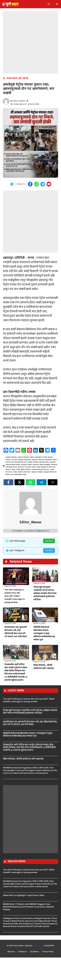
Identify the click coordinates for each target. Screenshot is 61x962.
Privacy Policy (48, 951)
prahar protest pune (23, 462)
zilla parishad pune (18, 474)
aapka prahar (11, 457)
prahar (34, 459)
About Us (11, 951)
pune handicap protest (46, 467)
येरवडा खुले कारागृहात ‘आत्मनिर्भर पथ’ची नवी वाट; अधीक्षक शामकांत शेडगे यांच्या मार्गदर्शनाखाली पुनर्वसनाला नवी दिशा (45, 593)
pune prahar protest (40, 469)
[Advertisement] (30, 42)
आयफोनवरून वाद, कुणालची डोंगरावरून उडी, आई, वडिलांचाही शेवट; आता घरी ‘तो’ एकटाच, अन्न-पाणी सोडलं (15, 631)
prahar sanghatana (41, 462)
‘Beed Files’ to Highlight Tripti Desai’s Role (23, 895)
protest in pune (24, 467)
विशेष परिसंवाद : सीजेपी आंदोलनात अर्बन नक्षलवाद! (43, 666)
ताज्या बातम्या (11, 78)
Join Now (49, 540)
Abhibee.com (38, 945)
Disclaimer (34, 951)
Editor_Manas (19, 100)
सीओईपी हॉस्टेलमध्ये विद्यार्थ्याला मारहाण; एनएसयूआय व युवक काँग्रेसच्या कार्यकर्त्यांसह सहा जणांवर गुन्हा (44, 633)
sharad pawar (37, 472)
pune (34, 467)
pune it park (10, 469)
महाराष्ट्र (25, 78)
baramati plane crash (44, 457)
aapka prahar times (26, 457)
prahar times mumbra (41, 464)
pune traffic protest (21, 472)
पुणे (20, 78)
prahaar (27, 459)
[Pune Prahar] (10, 4)
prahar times (26, 464)
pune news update (23, 469)
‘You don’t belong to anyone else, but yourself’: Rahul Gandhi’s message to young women (14, 596)
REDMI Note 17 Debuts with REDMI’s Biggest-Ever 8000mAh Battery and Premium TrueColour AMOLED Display (28, 906)
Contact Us (22, 951)
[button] (49, 4)
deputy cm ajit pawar (14, 459)
